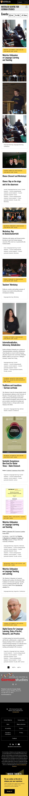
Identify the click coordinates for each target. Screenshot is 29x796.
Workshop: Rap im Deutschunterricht (11, 232)
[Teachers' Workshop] (14, 268)
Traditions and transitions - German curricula (12, 386)
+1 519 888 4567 (15, 712)
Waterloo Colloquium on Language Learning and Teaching (11, 57)
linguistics (6, 474)
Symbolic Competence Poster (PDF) (15, 470)
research (10, 410)
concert (5, 189)
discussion (6, 409)
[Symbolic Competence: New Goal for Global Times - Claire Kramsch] (14, 434)
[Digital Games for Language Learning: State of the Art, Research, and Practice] (14, 609)
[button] (21, 2)
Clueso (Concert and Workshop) (14, 176)
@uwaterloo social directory (14, 746)
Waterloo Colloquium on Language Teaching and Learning (11, 571)
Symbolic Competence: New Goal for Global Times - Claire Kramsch (11, 463)
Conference (6, 146)
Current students (13, 193)
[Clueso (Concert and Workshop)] (14, 160)
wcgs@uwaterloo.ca (6, 694)
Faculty (15, 200)
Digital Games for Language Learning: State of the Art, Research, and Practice (13, 631)
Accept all (9, 791)
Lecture (10, 371)
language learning (8, 144)
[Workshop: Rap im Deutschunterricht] (14, 215)
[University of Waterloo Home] (6, 2)
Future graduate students (16, 369)
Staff (19, 200)
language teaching (18, 144)
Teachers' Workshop (10, 284)
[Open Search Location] (27, 2)
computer (21, 651)
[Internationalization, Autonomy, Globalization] (14, 319)
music (19, 189)
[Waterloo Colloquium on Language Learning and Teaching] (14, 33)
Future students (12, 198)
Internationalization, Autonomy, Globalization (11, 343)
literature (21, 545)
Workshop (6, 201)
